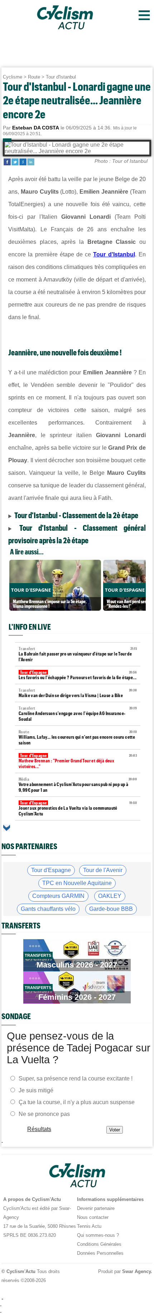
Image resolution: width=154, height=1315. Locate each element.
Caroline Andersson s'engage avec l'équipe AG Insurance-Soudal (78, 714)
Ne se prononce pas (44, 1114)
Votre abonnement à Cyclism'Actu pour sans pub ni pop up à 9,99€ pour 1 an (78, 785)
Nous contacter (93, 1217)
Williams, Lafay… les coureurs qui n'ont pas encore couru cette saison (78, 737)
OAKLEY (109, 896)
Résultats (39, 1129)
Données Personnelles (100, 1253)
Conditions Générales (99, 1244)
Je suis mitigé (36, 1090)
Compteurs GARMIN (58, 896)
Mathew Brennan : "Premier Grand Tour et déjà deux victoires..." (78, 761)
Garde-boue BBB (111, 909)
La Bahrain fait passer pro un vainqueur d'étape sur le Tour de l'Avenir (78, 654)
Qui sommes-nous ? (98, 1235)
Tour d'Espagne (51, 870)
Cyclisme (12, 77)
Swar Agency (136, 1271)
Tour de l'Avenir (102, 870)
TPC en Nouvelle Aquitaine (77, 883)
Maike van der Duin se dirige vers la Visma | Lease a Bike (78, 693)
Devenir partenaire (96, 1208)
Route (34, 77)
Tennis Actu (89, 1226)
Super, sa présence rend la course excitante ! (76, 1078)
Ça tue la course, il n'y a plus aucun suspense (77, 1102)
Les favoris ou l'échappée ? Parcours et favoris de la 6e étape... (78, 675)
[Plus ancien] (6, 827)
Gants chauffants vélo (48, 909)
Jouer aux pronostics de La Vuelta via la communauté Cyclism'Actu (78, 808)
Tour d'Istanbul (61, 77)
